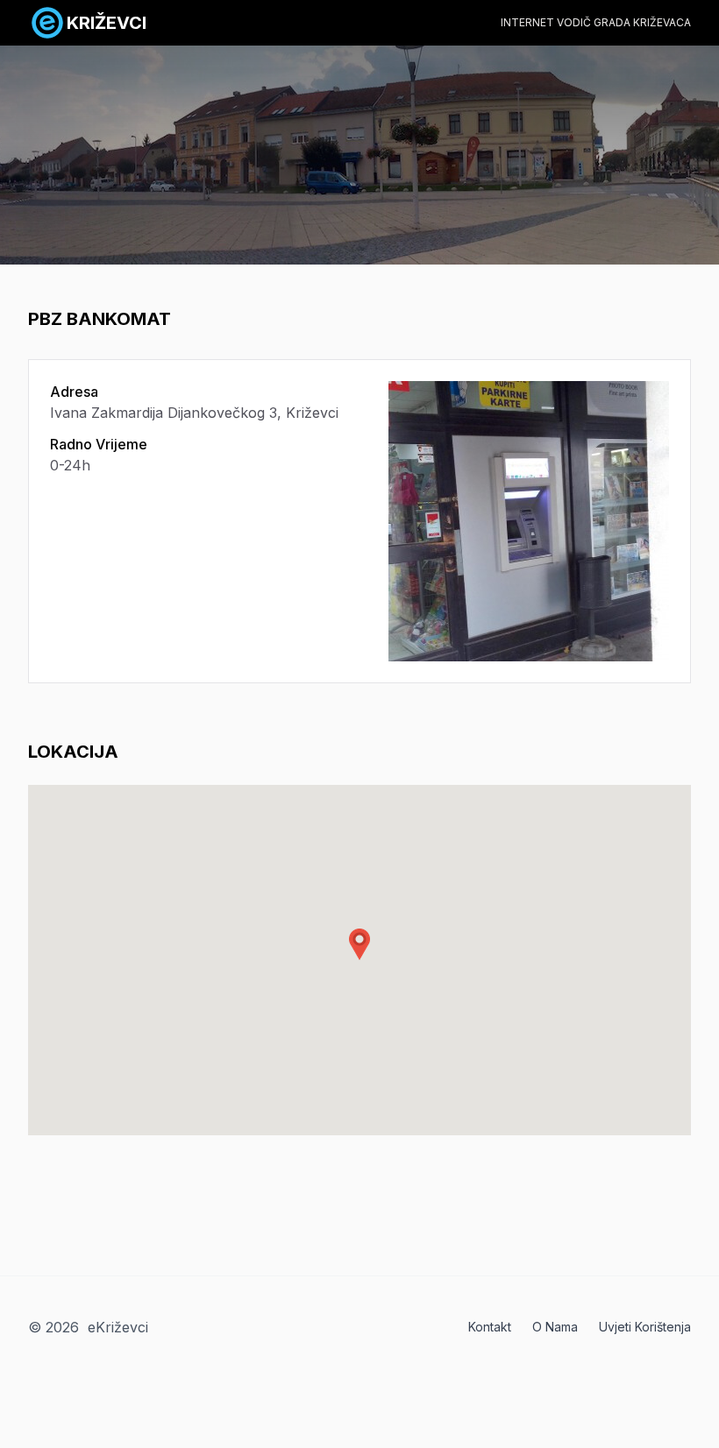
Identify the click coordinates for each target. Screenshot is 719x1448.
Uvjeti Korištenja (645, 1326)
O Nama (555, 1326)
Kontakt (489, 1326)
